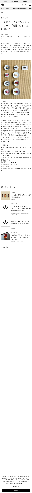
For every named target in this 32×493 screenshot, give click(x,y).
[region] (16, 482)
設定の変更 (16, 486)
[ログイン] (22, 5)
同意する (16, 490)
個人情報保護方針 (18, 483)
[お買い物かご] (25, 5)
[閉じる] (30, 474)
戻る (3, 12)
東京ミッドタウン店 (17, 36)
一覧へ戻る (5, 247)
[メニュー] (30, 5)
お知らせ (4, 18)
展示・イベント (5, 36)
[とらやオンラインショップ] (2, 5)
